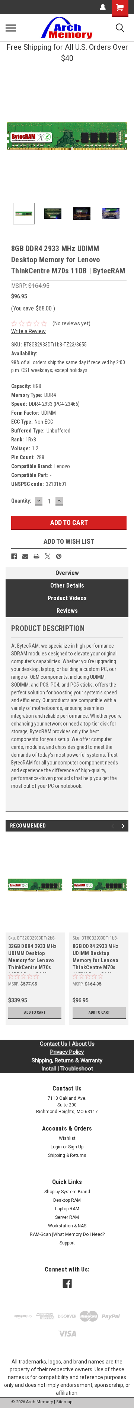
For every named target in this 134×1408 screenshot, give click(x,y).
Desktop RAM (67, 1200)
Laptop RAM (67, 1208)
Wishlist (67, 1138)
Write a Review (28, 331)
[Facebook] (14, 556)
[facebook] (67, 1283)
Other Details (67, 585)
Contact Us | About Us (67, 1043)
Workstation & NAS (67, 1225)
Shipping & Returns (67, 1155)
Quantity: (21, 501)
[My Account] (103, 7)
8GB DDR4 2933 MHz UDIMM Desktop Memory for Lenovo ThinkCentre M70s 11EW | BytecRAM (95, 958)
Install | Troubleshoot (67, 1068)
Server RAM (67, 1217)
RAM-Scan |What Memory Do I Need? (67, 1234)
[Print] (36, 556)
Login (56, 1146)
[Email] (25, 556)
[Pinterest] (59, 556)
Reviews (67, 610)
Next (122, 136)
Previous (11, 136)
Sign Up (75, 1146)
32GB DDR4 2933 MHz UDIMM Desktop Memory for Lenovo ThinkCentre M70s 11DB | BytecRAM (32, 958)
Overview (67, 572)
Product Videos (67, 598)
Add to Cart (34, 1012)
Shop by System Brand (67, 1191)
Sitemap (64, 1401)
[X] (48, 556)
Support (67, 1243)
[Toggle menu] (11, 28)
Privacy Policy (67, 1052)
